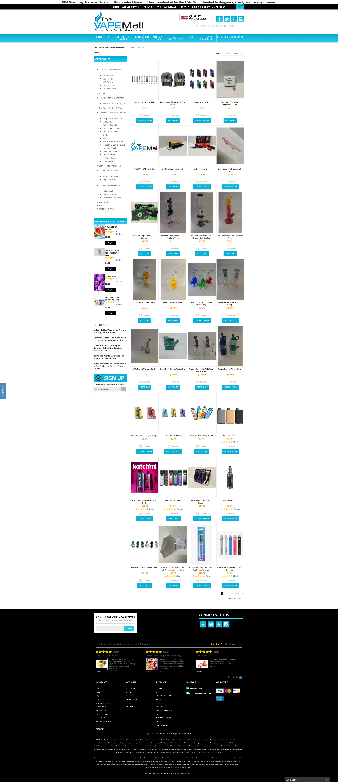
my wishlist (130, 707)
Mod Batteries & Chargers (113, 103)
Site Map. (190, 734)
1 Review (236, 442)
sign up (129, 696)
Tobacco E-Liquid (110, 151)
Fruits (104, 138)
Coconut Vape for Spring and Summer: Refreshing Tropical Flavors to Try (108, 348)
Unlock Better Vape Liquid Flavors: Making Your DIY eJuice (110, 331)
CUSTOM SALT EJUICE (144, 169)
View (110, 243)
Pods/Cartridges (109, 194)
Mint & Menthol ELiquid (112, 141)
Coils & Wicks (108, 191)
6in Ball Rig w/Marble (172, 302)
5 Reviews (236, 509)
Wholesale (100, 718)
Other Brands (108, 161)
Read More (113, 668)
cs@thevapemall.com (200, 693)
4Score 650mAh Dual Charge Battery (229, 568)
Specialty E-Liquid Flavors (113, 145)
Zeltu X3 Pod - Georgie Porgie (144, 436)
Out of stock (201, 451)
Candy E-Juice (108, 122)
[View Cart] (240, 6)
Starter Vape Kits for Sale (110, 166)
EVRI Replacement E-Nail (172, 169)
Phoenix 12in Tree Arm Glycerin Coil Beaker (201, 236)
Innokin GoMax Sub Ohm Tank (113, 298)
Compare (146, 115)
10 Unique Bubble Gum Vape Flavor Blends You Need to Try (110, 357)
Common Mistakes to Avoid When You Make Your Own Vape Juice (110, 338)
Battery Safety (102, 714)
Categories (102, 59)
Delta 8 (102, 93)
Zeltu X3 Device (230, 436)
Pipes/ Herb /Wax (106, 209)
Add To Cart (173, 120)
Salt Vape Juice (108, 158)
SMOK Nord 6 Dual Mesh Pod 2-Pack (172, 103)
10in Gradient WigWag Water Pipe (230, 236)
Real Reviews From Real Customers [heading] (114, 644)
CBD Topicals (108, 85)
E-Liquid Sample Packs (112, 118)
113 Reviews (119, 280)
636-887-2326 (196, 688)
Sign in (196, 7)
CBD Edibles (107, 75)
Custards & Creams (110, 131)
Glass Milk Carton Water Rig (172, 369)
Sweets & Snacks (109, 148)
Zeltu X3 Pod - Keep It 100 (201, 436)
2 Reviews (179, 509)
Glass (96, 52)
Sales (101, 205)
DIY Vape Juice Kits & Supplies (112, 108)
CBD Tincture (108, 82)
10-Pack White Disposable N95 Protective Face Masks (173, 568)
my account (131, 688)
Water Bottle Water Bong (229, 369)
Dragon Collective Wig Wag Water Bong (201, 370)
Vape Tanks (104, 202)
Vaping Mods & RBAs (109, 170)
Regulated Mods (109, 179)
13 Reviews (119, 259)
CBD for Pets (107, 79)
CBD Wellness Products (110, 69)
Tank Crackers (101, 710)
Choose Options (145, 120)
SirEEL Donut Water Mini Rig (144, 369)
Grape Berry (111, 276)
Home (132, 47)
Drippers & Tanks (110, 176)
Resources (100, 729)
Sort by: (218, 53)
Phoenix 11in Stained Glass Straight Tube (172, 236)
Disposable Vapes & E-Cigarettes (109, 47)
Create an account (215, 7)
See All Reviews (142, 644)
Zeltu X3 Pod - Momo (172, 436)
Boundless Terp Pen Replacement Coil (229, 103)
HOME (116, 7)
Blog (98, 725)
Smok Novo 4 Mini (172, 500)
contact (184, 7)
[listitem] (115, 663)
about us (149, 7)
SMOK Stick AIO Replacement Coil (112, 253)
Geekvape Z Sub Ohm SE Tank (144, 567)
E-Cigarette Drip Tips (111, 197)
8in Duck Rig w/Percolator (144, 302)
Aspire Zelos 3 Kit (229, 500)
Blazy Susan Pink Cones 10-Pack (229, 170)
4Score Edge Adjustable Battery (201, 501)
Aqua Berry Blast (111, 228)
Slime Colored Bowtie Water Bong (229, 303)
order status (131, 699)
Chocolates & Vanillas (111, 128)
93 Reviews (119, 233)
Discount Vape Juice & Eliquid (113, 112)
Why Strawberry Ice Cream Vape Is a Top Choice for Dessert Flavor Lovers (110, 366)
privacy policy (101, 707)
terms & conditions (104, 703)
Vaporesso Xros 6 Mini (144, 102)
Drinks (105, 135)
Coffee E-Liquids (109, 125)
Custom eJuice (108, 154)
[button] (238, 644)
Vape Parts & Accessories (111, 185)
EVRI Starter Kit (201, 169)
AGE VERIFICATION (131, 7)
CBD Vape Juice (109, 88)
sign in (128, 692)
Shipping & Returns (104, 722)
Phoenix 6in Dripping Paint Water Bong (201, 303)
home (98, 688)
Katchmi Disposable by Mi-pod (144, 501)
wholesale (170, 7)
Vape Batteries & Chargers (112, 98)
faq (159, 7)
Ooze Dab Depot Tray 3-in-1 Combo (144, 236)
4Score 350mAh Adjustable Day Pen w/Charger (201, 568)
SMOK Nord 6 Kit (201, 102)
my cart (129, 703)
